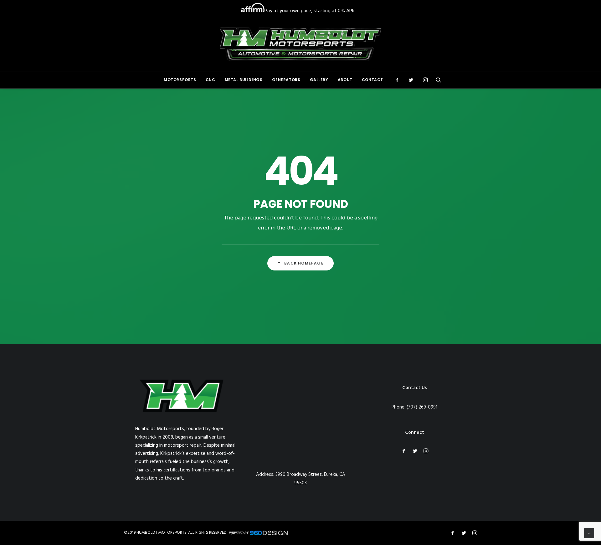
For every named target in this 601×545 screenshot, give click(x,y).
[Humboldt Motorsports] (300, 45)
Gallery (319, 79)
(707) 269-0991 (422, 407)
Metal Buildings (244, 79)
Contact (372, 79)
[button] (399, 79)
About (345, 79)
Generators (286, 79)
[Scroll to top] (589, 533)
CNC (210, 79)
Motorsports (180, 79)
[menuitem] (180, 79)
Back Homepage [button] (304, 263)
